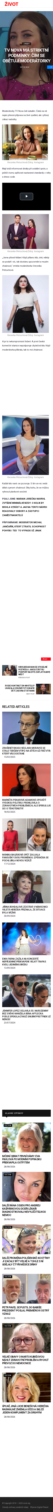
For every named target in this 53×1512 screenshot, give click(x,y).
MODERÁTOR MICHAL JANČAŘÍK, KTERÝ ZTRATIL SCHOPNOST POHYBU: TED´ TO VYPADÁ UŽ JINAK (24, 526)
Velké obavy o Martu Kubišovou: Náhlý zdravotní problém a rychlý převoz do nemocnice (25, 1360)
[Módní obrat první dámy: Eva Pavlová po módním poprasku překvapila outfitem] (26, 1137)
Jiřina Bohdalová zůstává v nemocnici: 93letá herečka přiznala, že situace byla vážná (25, 909)
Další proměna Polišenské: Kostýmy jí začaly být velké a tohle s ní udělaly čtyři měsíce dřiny (26, 1261)
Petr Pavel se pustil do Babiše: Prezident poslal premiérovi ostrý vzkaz (25, 1310)
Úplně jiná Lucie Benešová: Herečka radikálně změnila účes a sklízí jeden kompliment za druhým (25, 1409)
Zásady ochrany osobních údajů (15, 1507)
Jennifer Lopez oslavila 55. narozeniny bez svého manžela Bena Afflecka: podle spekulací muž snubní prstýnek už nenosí (26, 1015)
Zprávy (26, 44)
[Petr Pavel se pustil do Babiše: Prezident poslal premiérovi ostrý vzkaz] (26, 1289)
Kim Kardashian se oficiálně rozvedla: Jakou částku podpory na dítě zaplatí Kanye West (34, 672)
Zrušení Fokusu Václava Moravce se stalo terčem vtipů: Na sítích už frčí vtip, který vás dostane (26, 751)
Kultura (8, 1125)
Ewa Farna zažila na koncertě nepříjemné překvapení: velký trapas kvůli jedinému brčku (24, 961)
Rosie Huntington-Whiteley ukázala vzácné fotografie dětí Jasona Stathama (20, 690)
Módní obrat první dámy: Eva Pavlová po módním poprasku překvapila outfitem (21, 1159)
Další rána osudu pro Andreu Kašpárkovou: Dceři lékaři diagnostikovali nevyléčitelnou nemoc (24, 1210)
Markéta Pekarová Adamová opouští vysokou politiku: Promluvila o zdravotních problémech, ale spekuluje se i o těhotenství (26, 804)
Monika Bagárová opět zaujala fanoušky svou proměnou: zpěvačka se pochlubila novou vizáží (25, 857)
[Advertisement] (26, 383)
